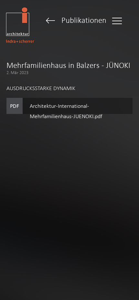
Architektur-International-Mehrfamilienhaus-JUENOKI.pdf (66, 108)
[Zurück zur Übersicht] (51, 21)
